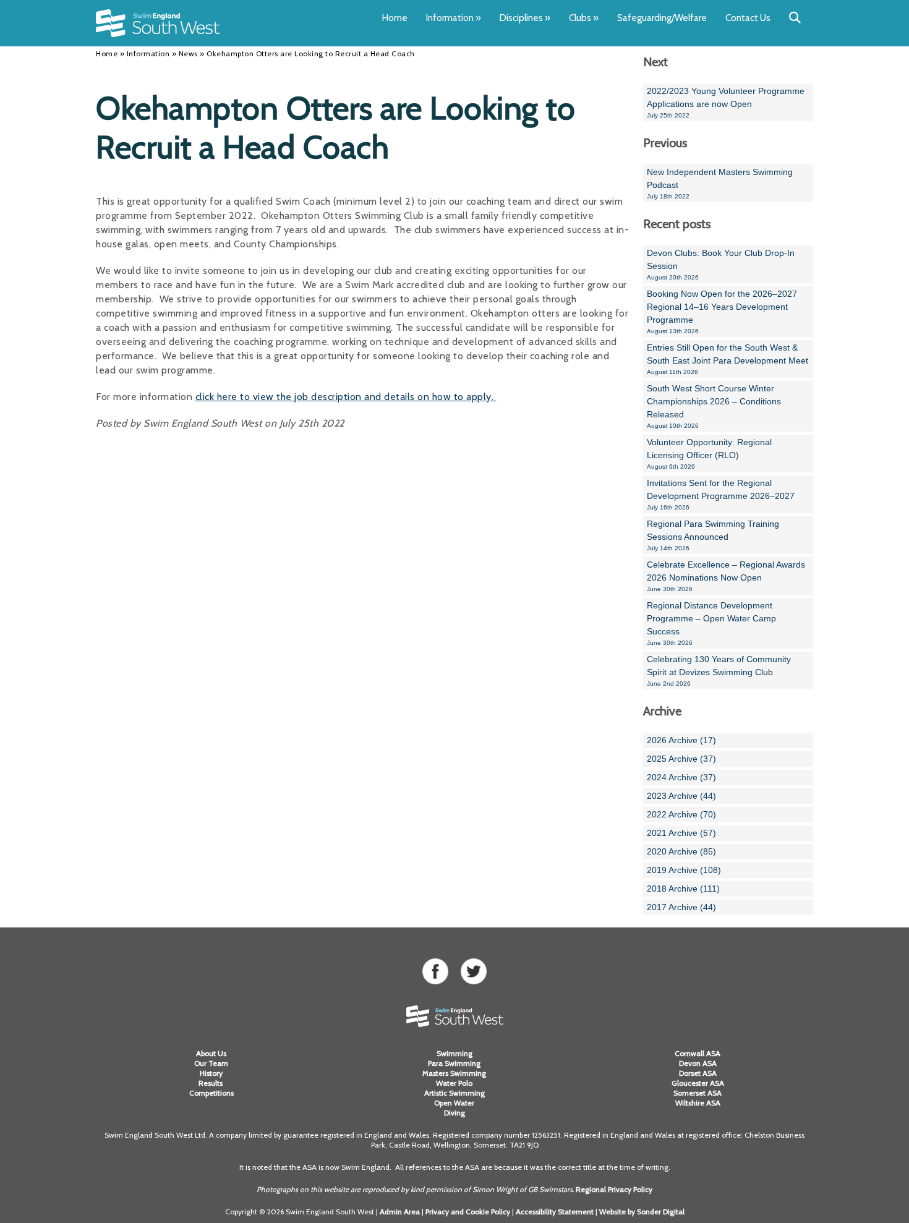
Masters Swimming (454, 1073)
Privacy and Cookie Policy (467, 1211)
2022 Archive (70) (681, 814)
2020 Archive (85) (681, 851)
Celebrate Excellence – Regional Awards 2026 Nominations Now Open (726, 576)
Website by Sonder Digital (642, 1211)
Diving (454, 1112)
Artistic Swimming (454, 1092)
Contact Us (747, 17)
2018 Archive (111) (683, 888)
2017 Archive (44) (681, 907)
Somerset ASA (697, 1092)
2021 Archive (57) (681, 833)
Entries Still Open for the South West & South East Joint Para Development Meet (727, 359)
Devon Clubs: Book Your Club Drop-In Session (721, 264)
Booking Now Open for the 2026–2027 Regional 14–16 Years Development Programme (722, 312)
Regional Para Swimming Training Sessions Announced (713, 535)
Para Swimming (454, 1063)
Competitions (211, 1092)
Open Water (454, 1102)
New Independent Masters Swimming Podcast (720, 183)
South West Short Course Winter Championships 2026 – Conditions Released (714, 406)
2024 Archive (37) (681, 777)
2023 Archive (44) (681, 796)
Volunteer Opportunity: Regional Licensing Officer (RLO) (709, 453)
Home (395, 17)
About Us (211, 1053)
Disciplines (525, 17)
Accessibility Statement (555, 1211)
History (211, 1073)
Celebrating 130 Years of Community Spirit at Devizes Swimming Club (719, 670)
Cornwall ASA (697, 1053)
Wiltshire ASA (697, 1102)
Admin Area (400, 1211)
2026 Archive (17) (681, 740)
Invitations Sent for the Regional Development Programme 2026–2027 (721, 494)
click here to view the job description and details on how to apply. (346, 397)
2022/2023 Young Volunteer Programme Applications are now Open (725, 102)
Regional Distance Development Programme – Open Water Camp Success (711, 623)
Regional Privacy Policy (614, 1189)
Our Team (211, 1063)
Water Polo (454, 1083)
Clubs (584, 17)
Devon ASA (698, 1063)
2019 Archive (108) (684, 870)
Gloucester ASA (698, 1083)
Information (453, 17)
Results (211, 1083)
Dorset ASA (698, 1073)
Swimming (454, 1053)
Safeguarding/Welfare (662, 17)
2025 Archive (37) (681, 759)
